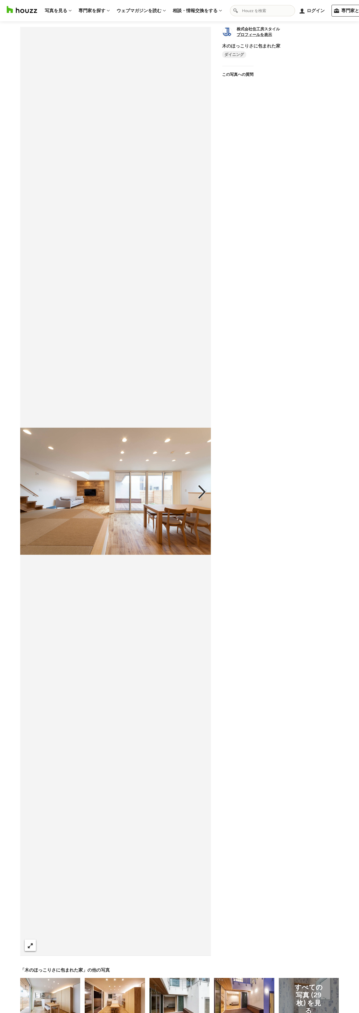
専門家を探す (92, 10)
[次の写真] (202, 491)
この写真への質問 (238, 74)
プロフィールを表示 (254, 35)
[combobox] (262, 10)
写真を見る (56, 10)
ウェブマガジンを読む (139, 10)
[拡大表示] (30, 945)
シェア (105, 945)
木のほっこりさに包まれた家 (54, 970)
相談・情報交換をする (195, 10)
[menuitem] (58, 10)
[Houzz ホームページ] (21, 9)
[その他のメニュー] (200, 945)
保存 (134, 945)
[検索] (235, 10)
